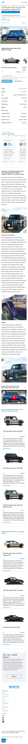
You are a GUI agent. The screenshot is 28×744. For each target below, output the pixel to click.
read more (7, 158)
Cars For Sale (14, 5)
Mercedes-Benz (22, 5)
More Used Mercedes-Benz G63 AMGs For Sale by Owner (11, 410)
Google (11, 161)
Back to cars (3, 5)
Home (8, 5)
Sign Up (14, 676)
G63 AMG (23, 91)
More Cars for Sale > (5, 19)
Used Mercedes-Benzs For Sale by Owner (12, 532)
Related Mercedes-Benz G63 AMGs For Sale (11, 49)
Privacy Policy (4, 739)
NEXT (23, 23)
